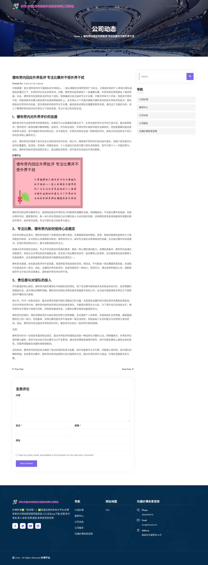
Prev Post (18, 369)
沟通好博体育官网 (175, 6)
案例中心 (131, 6)
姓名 (19, 426)
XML (108, 510)
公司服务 (157, 6)
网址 (18, 441)
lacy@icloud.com (149, 525)
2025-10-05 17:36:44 (33, 83)
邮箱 (78, 426)
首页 (106, 6)
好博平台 (45, 558)
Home (77, 36)
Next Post (126, 369)
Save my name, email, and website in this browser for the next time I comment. (56, 455)
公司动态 (144, 6)
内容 (18, 395)
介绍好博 (117, 6)
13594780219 (147, 515)
